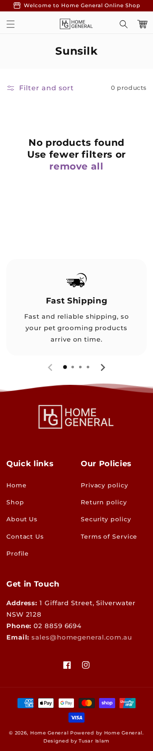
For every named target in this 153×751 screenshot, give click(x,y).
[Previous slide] (50, 367)
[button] (123, 24)
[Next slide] (102, 367)
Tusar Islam (94, 741)
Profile (17, 553)
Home (16, 485)
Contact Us (25, 536)
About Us (21, 519)
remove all (76, 166)
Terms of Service (109, 536)
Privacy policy (104, 485)
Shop (15, 502)
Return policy (104, 502)
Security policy (106, 519)
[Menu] (10, 24)
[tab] (65, 367)
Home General (49, 733)
